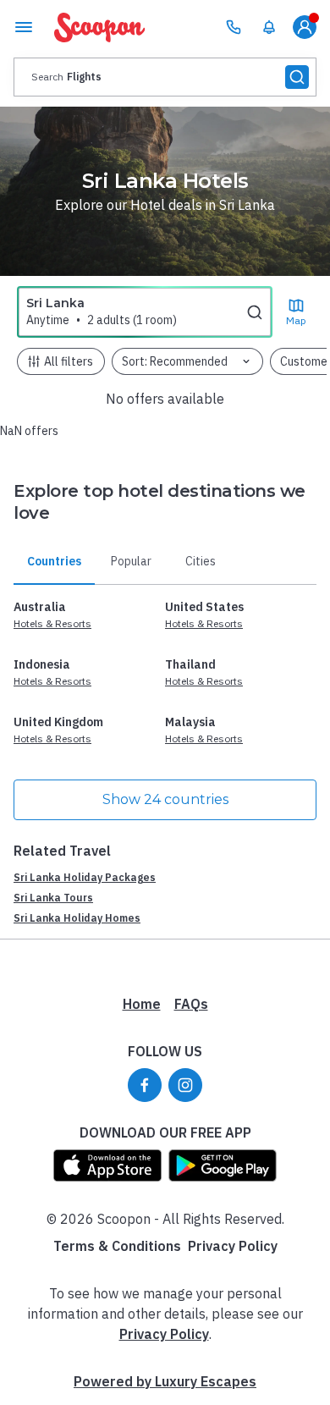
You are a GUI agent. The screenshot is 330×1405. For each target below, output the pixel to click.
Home (142, 1003)
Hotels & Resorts (52, 623)
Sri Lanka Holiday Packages (85, 877)
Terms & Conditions (117, 1245)
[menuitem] (269, 27)
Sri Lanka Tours (53, 897)
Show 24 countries (165, 799)
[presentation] (165, 77)
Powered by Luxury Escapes (165, 1381)
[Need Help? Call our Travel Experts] (233, 27)
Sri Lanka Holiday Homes (77, 918)
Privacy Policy (233, 1245)
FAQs (191, 1003)
